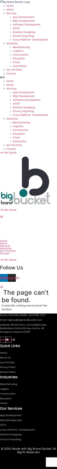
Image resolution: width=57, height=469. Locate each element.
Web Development (24, 20)
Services (11, 13)
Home (9, 5)
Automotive (20, 65)
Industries (12, 43)
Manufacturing (21, 47)
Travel (16, 62)
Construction (20, 54)
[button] (28, 77)
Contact (11, 73)
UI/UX (16, 28)
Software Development (26, 24)
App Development (23, 17)
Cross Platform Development (30, 39)
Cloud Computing (23, 35)
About (10, 9)
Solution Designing (24, 32)
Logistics (18, 50)
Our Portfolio (14, 69)
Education (19, 58)
